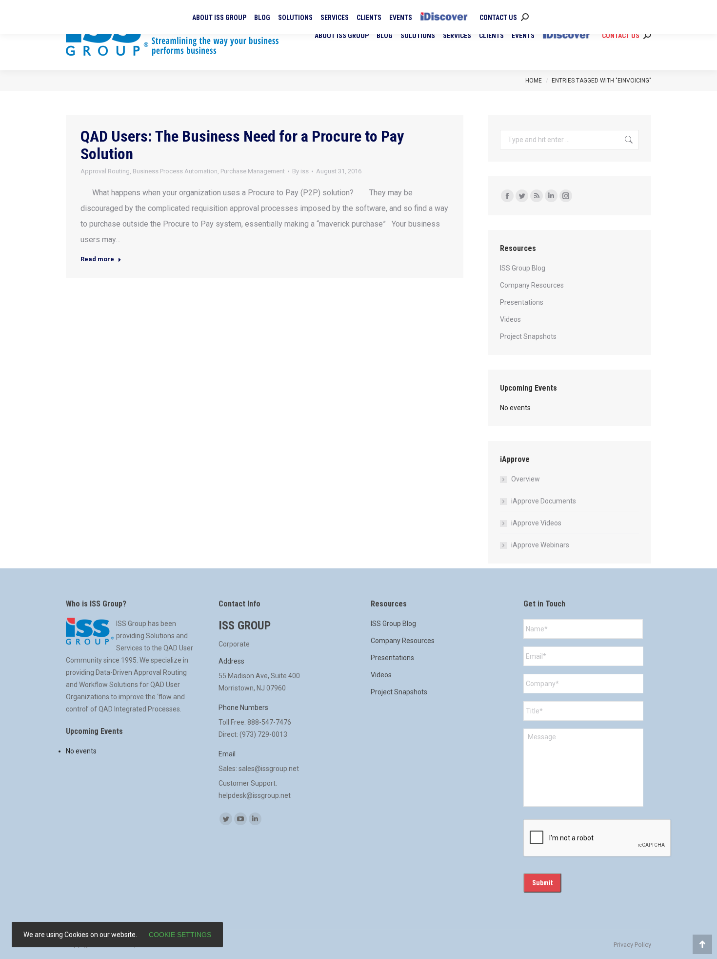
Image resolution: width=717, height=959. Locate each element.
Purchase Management (252, 171)
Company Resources (532, 285)
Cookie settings (180, 934)
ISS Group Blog (522, 268)
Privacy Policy (632, 944)
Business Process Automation (175, 171)
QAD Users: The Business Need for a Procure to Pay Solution (242, 145)
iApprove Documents (543, 501)
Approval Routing (105, 171)
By (300, 171)
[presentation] (597, 838)
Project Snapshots (528, 336)
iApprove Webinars (540, 545)
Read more (97, 259)
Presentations (521, 302)
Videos (510, 319)
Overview (525, 479)
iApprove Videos (536, 523)
